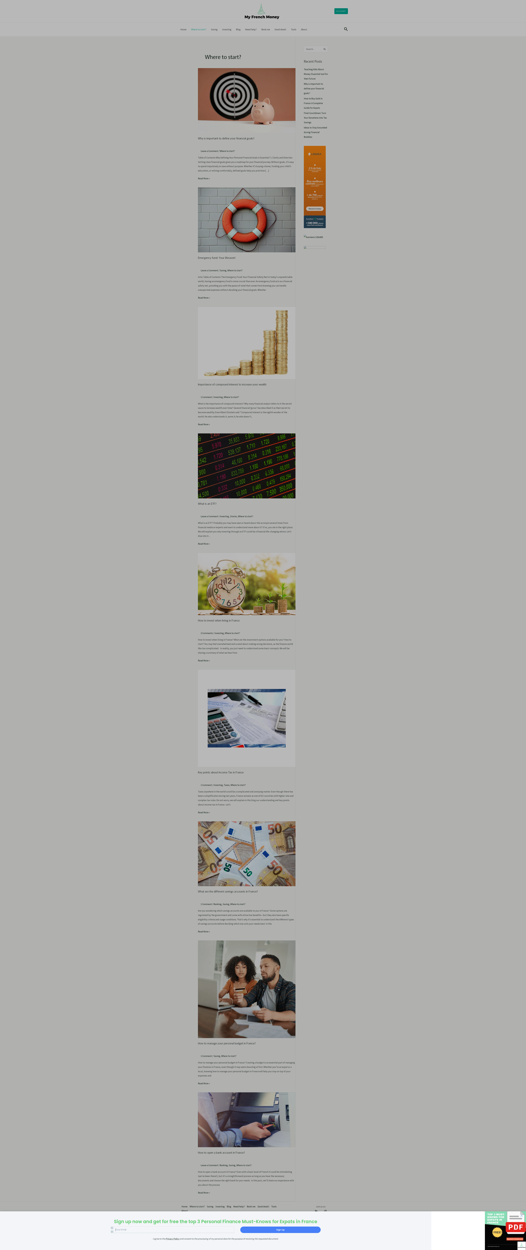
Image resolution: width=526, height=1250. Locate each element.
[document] (263, 625)
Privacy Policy (172, 1238)
